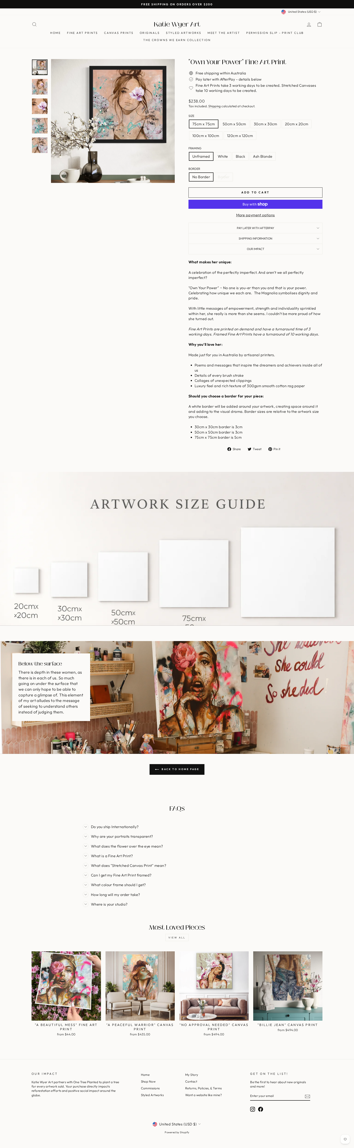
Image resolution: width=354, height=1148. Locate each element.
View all (177, 937)
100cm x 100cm (205, 135)
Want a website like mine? (203, 1095)
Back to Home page (180, 769)
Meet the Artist (224, 33)
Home (55, 33)
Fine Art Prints (82, 33)
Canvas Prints (118, 33)
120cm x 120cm (240, 135)
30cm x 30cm (265, 124)
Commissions (150, 1088)
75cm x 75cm (203, 124)
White (223, 156)
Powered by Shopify (177, 1132)
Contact (191, 1081)
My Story (191, 1075)
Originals (150, 33)
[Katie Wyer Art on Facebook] (260, 1109)
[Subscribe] (307, 1096)
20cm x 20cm (296, 124)
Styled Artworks (183, 33)
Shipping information (255, 238)
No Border (201, 177)
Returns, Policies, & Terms (203, 1088)
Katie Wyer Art (177, 24)
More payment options (255, 215)
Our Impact (255, 249)
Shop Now (148, 1081)
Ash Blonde (262, 156)
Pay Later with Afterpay (255, 228)
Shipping (214, 106)
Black (240, 156)
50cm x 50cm (234, 124)
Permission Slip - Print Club (275, 33)
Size (191, 116)
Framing (194, 148)
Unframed (201, 156)
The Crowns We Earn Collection (177, 40)
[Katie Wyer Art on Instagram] (252, 1109)
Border (194, 169)
